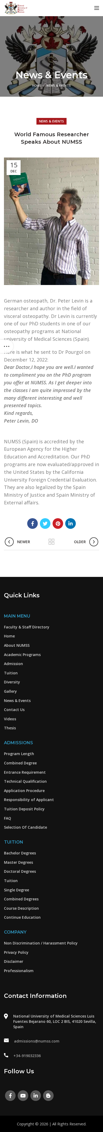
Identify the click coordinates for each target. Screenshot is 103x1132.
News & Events (58, 85)
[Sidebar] (6, 346)
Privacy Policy (16, 952)
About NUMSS (17, 645)
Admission (13, 663)
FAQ (7, 818)
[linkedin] (70, 523)
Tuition (11, 672)
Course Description (21, 908)
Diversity (12, 681)
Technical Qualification (25, 781)
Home (36, 85)
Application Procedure (24, 790)
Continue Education (22, 917)
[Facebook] (32, 523)
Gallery (10, 691)
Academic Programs (22, 654)
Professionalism (19, 970)
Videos (10, 718)
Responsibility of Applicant (29, 799)
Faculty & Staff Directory (26, 626)
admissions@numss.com (36, 1041)
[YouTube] (23, 1095)
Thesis (10, 727)
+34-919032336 (27, 1055)
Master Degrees (18, 862)
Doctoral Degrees (20, 871)
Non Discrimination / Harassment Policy (41, 943)
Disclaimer (13, 961)
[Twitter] (45, 523)
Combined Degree (20, 762)
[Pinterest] (58, 523)
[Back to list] (51, 542)
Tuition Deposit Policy (24, 808)
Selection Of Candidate (25, 827)
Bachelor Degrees (20, 853)
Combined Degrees (21, 898)
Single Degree (16, 889)
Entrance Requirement (25, 772)
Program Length (19, 753)
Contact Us (14, 709)
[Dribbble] (48, 1095)
